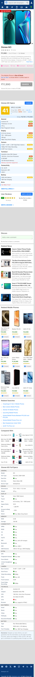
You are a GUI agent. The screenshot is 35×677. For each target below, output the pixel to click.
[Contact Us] (2, 666)
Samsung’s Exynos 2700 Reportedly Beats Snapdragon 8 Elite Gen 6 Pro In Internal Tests (22, 296)
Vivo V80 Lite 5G (4, 358)
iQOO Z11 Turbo (27, 388)
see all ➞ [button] (28, 110)
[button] (17, 189)
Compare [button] (29, 103)
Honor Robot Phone (15, 358)
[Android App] (31, 666)
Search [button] (25, 84)
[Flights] (12, 7)
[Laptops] (21, 7)
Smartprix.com (16, 676)
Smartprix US (4, 671)
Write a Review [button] (27, 194)
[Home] (2, 7)
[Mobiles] (16, 7)
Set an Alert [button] (5, 77)
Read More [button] (29, 61)
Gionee (23, 53)
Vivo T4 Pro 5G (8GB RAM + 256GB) (5, 329)
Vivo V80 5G (15, 388)
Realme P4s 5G (16, 329)
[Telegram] (23, 666)
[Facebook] (6, 666)
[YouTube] (15, 666)
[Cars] (26, 7)
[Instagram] (19, 666)
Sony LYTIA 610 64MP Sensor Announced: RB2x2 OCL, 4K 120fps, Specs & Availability (21, 284)
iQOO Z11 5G (26, 329)
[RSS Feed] (27, 666)
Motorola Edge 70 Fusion (5, 388)
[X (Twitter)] (10, 666)
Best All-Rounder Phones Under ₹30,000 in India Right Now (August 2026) (22, 273)
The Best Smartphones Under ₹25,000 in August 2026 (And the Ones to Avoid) (21, 262)
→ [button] (7, 205)
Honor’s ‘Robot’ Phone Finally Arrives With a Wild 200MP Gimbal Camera (21, 250)
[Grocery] (31, 7)
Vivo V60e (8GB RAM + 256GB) (27, 358)
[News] (7, 7)
